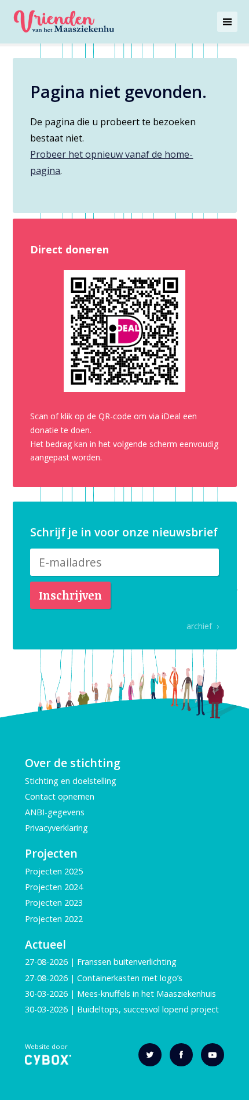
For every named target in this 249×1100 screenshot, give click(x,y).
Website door (46, 1047)
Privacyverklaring (56, 827)
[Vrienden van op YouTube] (212, 1054)
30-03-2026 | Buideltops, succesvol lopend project (122, 1009)
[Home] (63, 21)
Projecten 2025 (54, 871)
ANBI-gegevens (55, 812)
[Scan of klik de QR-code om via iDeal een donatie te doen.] (124, 331)
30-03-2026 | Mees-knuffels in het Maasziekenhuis (120, 993)
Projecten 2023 (54, 902)
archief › (202, 625)
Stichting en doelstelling (70, 780)
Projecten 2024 (54, 886)
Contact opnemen (59, 796)
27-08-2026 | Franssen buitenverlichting (101, 961)
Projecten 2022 (54, 918)
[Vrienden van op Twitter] (150, 1054)
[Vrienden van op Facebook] (181, 1054)
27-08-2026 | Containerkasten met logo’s (105, 977)
